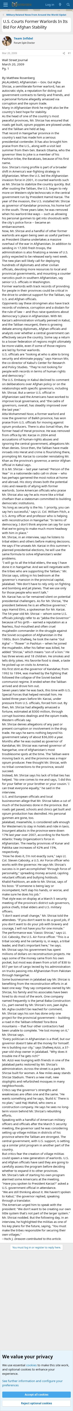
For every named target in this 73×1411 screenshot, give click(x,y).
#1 (69, 53)
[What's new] (60, 4)
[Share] (64, 53)
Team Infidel (23, 38)
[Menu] (5, 5)
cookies (31, 1365)
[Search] (68, 4)
